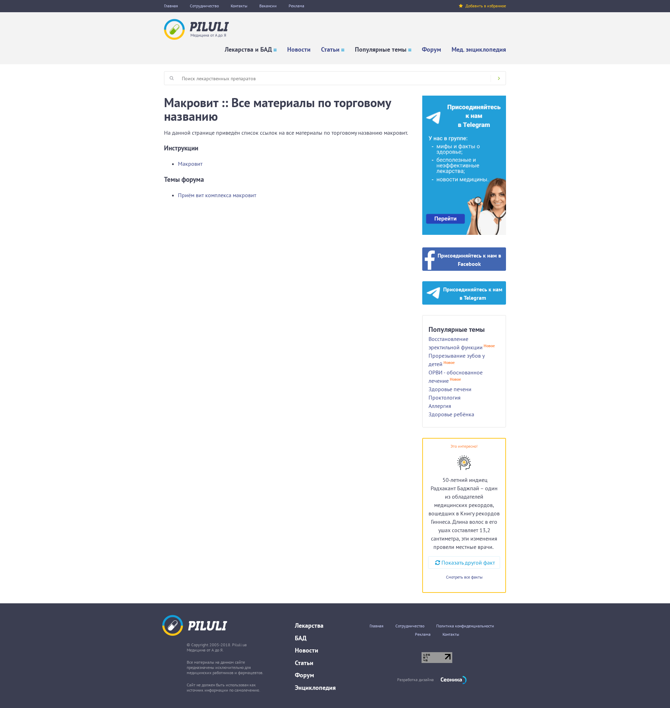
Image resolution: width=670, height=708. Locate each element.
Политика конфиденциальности (465, 625)
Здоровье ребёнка (451, 414)
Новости (299, 49)
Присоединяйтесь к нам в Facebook (469, 259)
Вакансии (268, 5)
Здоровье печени (450, 389)
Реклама (296, 5)
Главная (171, 5)
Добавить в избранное (486, 5)
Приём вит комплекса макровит (217, 195)
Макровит (190, 163)
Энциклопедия (315, 688)
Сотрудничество (204, 5)
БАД (300, 638)
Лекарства (309, 625)
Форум (431, 49)
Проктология (445, 397)
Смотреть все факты (464, 577)
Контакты (239, 5)
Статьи (330, 49)
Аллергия (440, 405)
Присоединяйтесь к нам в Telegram (472, 293)
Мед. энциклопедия (479, 49)
